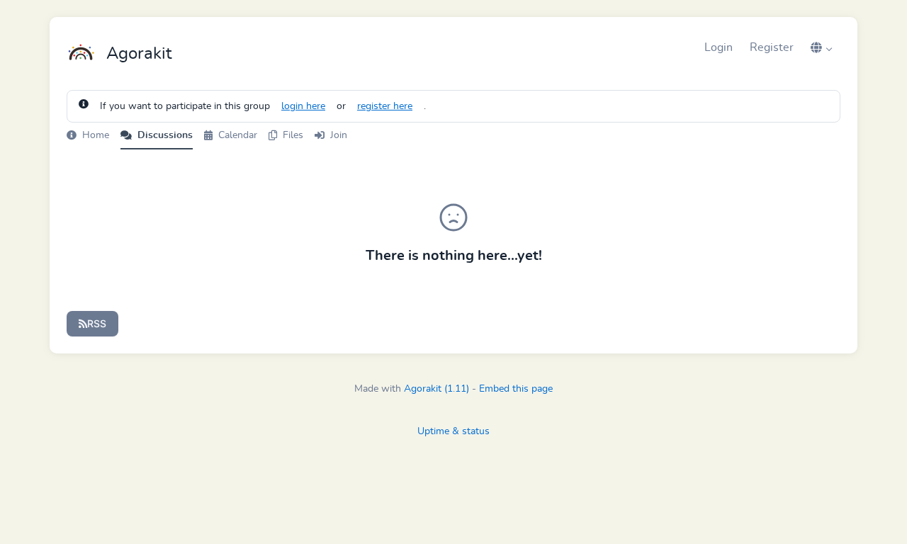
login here (303, 106)
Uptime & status (453, 431)
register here (384, 106)
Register (772, 47)
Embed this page (516, 389)
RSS (96, 323)
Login (718, 47)
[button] (821, 47)
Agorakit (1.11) (436, 389)
